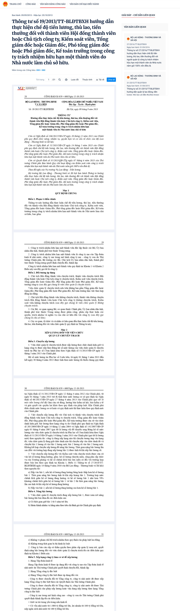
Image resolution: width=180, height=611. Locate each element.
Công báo (31, 4)
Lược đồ (75, 79)
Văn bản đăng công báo (53, 4)
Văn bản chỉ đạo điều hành (84, 4)
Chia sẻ (111, 79)
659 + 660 (40, 70)
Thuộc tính (87, 79)
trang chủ (16, 4)
